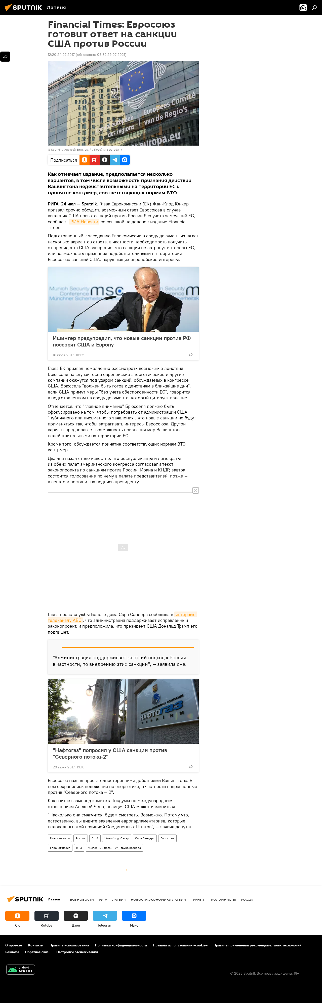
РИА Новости (84, 222)
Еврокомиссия (60, 848)
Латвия (119, 899)
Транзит (198, 899)
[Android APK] (21, 970)
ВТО (79, 848)
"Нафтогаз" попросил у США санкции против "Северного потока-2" (110, 753)
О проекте (13, 945)
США (95, 838)
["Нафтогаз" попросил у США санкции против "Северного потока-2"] (123, 711)
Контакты (36, 945)
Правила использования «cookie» (180, 945)
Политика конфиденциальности (121, 945)
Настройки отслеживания (77, 952)
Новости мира (60, 838)
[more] (191, 355)
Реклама (12, 952)
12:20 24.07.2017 (61, 54)
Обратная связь (37, 952)
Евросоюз (167, 838)
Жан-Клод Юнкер (116, 838)
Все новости (82, 899)
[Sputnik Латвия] (25, 12)
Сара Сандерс (144, 838)
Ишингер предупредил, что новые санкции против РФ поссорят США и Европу (122, 341)
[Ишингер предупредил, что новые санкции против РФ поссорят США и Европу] (123, 299)
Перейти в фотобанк (108, 149)
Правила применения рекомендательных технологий (257, 945)
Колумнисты (223, 899)
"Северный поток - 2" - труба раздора (114, 848)
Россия (81, 838)
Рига (103, 899)
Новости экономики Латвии (158, 899)
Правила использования (69, 945)
